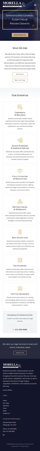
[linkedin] (3, 435)
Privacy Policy (24, 446)
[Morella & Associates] (14, 2)
